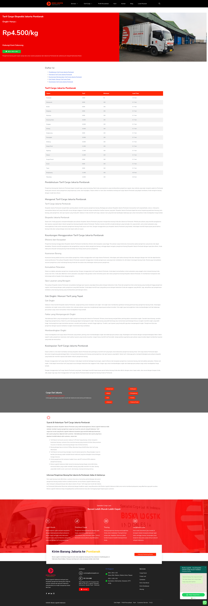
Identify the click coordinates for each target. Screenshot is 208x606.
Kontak (123, 4)
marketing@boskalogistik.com (91, 573)
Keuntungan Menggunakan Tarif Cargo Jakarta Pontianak (65, 77)
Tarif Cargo (87, 4)
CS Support (110, 569)
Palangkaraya (133, 393)
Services (73, 4)
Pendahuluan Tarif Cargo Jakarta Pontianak (61, 72)
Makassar (109, 402)
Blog (131, 4)
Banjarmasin (110, 389)
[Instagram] (54, 593)
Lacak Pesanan (142, 4)
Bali (108, 397)
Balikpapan (133, 389)
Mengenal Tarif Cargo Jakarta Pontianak (60, 74)
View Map (85, 589)
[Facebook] (47, 593)
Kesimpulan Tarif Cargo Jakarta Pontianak (61, 82)
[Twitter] (49, 593)
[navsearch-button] (159, 3)
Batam (108, 393)
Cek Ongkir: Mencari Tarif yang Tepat (59, 79)
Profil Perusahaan (103, 4)
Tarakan (132, 397)
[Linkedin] (52, 593)
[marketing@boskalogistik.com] (81, 573)
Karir (115, 4)
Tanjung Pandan (134, 402)
